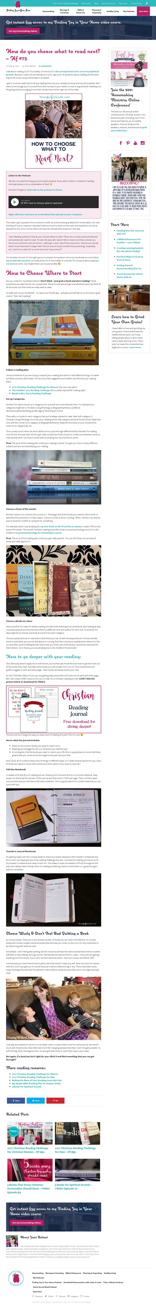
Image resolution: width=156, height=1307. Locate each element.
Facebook (39, 1296)
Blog (96, 3)
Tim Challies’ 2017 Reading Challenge (31, 390)
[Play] (15, 202)
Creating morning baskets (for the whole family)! (130, 249)
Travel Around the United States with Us (130, 275)
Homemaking (48, 11)
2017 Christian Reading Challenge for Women (35, 387)
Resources (123, 3)
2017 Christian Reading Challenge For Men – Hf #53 (75, 1150)
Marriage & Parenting (64, 11)
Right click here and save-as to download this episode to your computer (45, 214)
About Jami (86, 3)
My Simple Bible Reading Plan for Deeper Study (36, 1083)
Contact (86, 1296)
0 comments (45, 65)
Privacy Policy (136, 3)
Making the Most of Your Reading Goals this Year (37, 1080)
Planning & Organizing (96, 11)
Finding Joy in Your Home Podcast (47, 1282)
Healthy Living (113, 11)
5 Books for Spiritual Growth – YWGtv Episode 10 (73, 1186)
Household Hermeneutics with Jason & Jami (82, 1282)
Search (146, 3)
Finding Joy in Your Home (52, 1302)
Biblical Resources (80, 11)
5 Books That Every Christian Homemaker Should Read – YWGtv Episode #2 (28, 1188)
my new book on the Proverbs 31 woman (61, 526)
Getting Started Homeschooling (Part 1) (129, 267)
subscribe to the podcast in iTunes (44, 189)
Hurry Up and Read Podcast (45, 1287)
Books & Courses (108, 3)
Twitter (51, 1296)
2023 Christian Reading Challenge (65, 3)
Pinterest (62, 1296)
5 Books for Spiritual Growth (26, 1086)
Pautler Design (86, 1302)
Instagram (74, 1296)
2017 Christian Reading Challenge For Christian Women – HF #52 (27, 1150)
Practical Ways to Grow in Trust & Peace (130, 258)
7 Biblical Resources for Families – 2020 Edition (129, 241)
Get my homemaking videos (23, 31)
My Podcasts (128, 11)
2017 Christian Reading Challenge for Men (33, 1077)
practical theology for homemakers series (40, 532)
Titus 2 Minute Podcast (113, 1282)
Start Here (143, 11)
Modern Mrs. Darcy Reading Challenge (31, 393)
